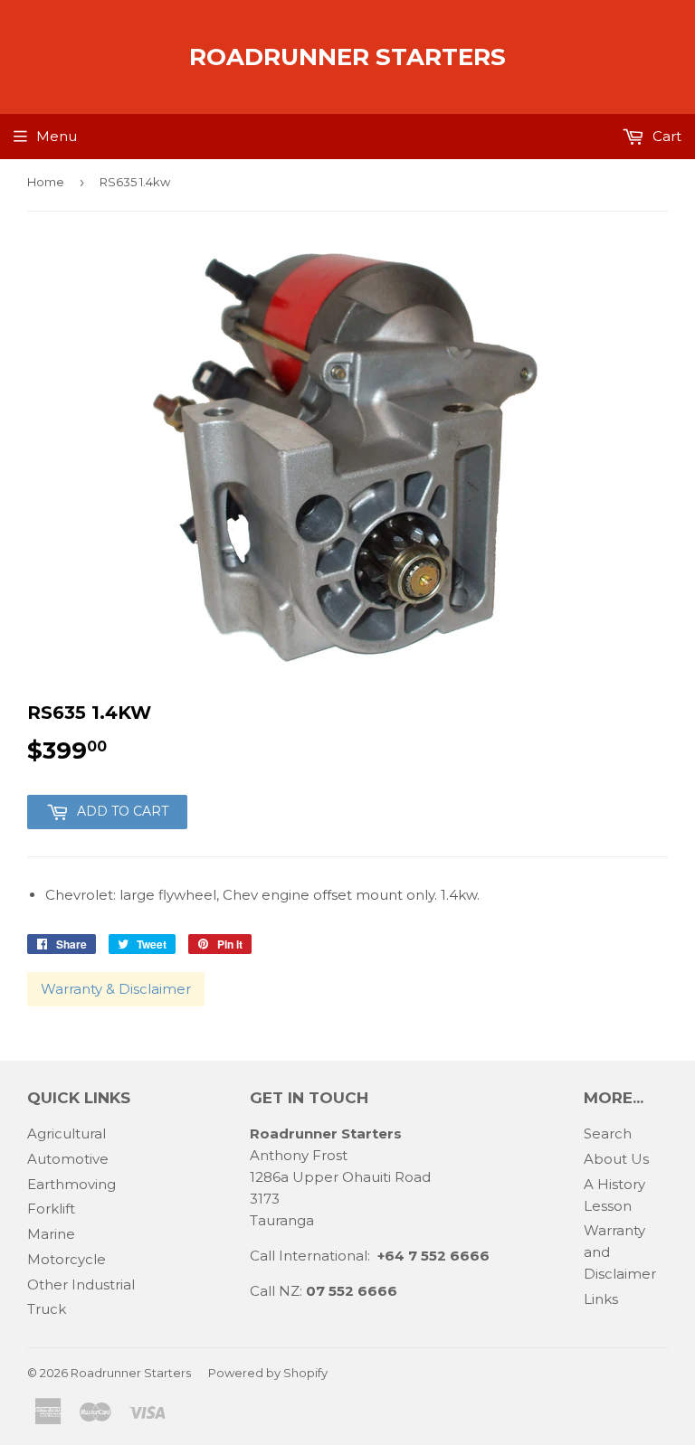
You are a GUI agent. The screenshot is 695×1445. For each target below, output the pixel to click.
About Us (616, 1158)
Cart (665, 136)
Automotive (68, 1158)
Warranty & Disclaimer (116, 988)
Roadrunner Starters (347, 56)
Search (608, 1133)
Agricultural (66, 1133)
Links (601, 1299)
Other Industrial (81, 1284)
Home (45, 182)
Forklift (51, 1208)
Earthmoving (71, 1184)
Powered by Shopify (268, 1372)
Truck (46, 1309)
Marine (51, 1233)
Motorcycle (66, 1259)
